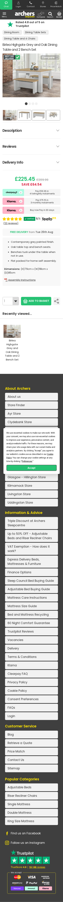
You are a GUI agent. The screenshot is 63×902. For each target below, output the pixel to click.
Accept (31, 468)
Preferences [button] (27, 461)
